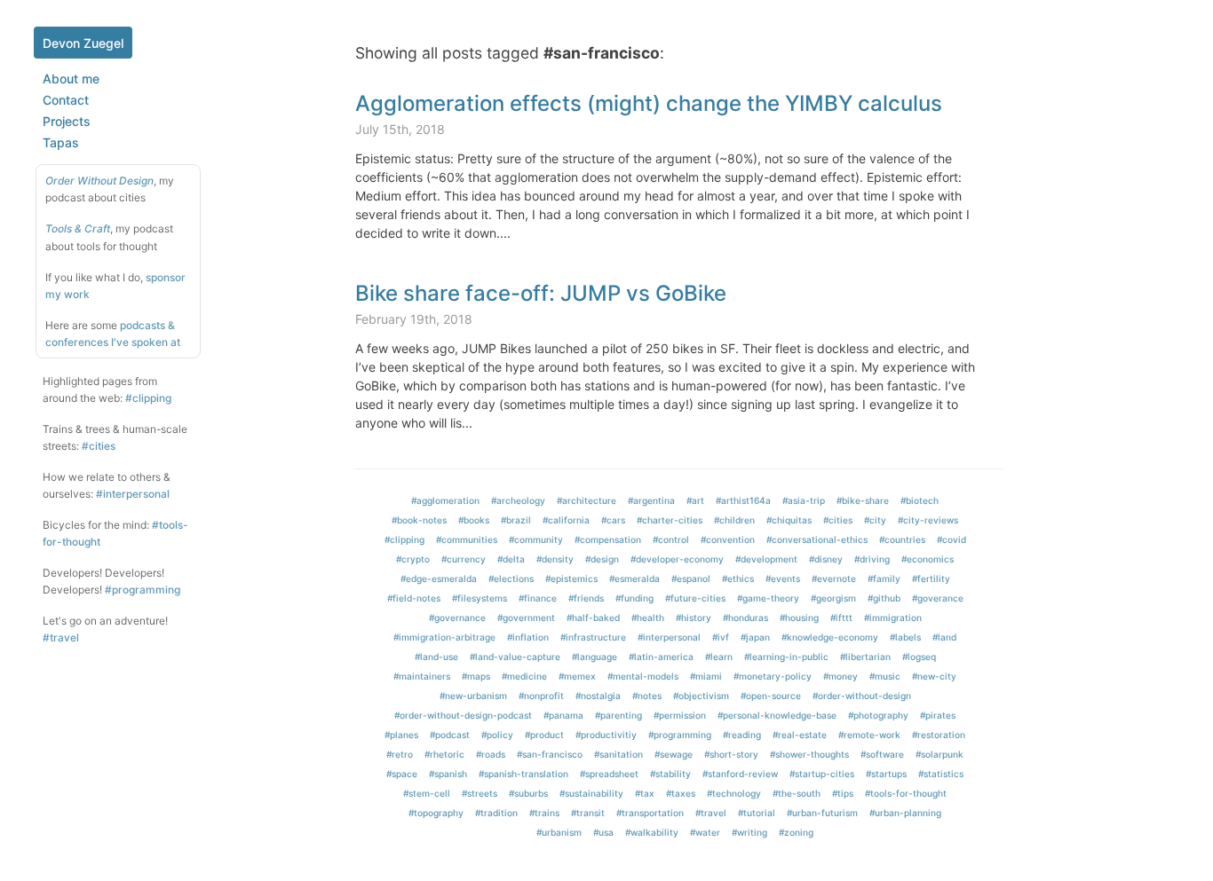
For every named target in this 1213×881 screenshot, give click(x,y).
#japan (755, 637)
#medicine (524, 676)
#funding (634, 598)
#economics (927, 559)
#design (602, 559)
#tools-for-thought (906, 793)
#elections (511, 578)
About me (71, 78)
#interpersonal (133, 493)
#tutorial (756, 812)
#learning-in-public (786, 656)
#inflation (528, 637)
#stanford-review (740, 773)
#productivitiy (606, 734)
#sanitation (618, 754)
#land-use (436, 656)
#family (884, 578)
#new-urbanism (473, 695)
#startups (886, 773)
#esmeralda (634, 578)
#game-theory (768, 598)
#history (693, 617)
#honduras (745, 617)
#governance (457, 617)
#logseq (919, 656)
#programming (142, 589)
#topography (436, 812)
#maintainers (421, 676)
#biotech (919, 500)
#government (526, 617)
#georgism (833, 598)
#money (840, 676)
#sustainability (591, 793)
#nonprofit (541, 695)
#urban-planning (905, 812)
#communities (466, 539)
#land (944, 637)
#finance (538, 598)
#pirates (937, 715)
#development (766, 559)
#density (555, 559)
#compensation (608, 539)
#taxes (680, 793)
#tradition (496, 812)
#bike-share (862, 500)
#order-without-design (862, 695)
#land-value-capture (515, 656)
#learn (719, 656)
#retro (399, 754)
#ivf (720, 637)
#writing (749, 832)
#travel (61, 637)
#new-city (934, 676)
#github (884, 598)
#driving (872, 559)
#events (782, 578)
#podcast (450, 734)
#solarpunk (939, 754)
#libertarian (865, 656)
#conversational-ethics (817, 539)
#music (884, 676)
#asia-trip (803, 500)
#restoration (938, 734)
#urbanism (559, 832)
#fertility (931, 578)
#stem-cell (426, 793)
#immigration (893, 617)
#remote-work (869, 734)
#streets (479, 793)
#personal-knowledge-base (776, 715)
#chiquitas (789, 520)
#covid (951, 539)
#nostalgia (598, 695)
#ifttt (841, 617)
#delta (511, 559)
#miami (706, 676)
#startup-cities (821, 773)
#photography (878, 715)
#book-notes (419, 520)
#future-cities (695, 598)
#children (734, 520)
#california (566, 520)
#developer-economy (677, 559)
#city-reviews (928, 520)
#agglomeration (445, 500)
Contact (66, 99)
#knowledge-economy (829, 637)
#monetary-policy (772, 676)
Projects (67, 121)
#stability (670, 773)
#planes (401, 734)
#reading (742, 734)
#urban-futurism (822, 812)
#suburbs (528, 793)
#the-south (797, 793)
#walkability (651, 832)
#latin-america (661, 656)
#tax (644, 793)
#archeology (518, 500)
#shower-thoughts (809, 754)
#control (671, 539)
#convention (728, 539)
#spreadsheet (609, 773)
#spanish (448, 773)
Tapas (61, 142)
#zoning (796, 832)
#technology (734, 793)
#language (594, 656)
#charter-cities (669, 520)
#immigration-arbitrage (444, 637)
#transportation (650, 812)
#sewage (673, 754)
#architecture (586, 500)
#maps (476, 676)
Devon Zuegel (83, 43)
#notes (647, 695)
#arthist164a (743, 500)
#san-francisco (550, 754)
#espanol (690, 578)
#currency (463, 559)
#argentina (651, 500)
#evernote (834, 578)
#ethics (738, 578)
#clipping (148, 398)
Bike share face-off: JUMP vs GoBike (540, 293)
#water (705, 832)
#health (647, 617)
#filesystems (479, 598)
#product (544, 734)
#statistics (940, 773)
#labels (905, 637)
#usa (603, 832)
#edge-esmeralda (438, 578)
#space (401, 773)
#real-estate (800, 734)
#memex (577, 676)
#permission (680, 715)
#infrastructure (593, 637)
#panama (563, 715)
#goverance (937, 598)
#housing (799, 617)
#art (695, 500)
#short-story (731, 754)
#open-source (771, 695)
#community (536, 539)
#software (882, 754)
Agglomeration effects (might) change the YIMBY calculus (648, 103)
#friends (586, 598)
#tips (842, 793)
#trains (544, 812)
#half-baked (593, 617)
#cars (613, 520)
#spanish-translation (523, 773)
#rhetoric (444, 754)
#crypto (413, 559)
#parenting (618, 715)
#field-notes (413, 598)
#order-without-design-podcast (463, 715)
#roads (490, 754)
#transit (588, 812)
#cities (98, 445)
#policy (497, 734)
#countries (902, 539)
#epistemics (571, 578)
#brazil (516, 520)
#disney (826, 559)
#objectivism (701, 695)
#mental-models (642, 676)
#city (875, 520)
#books (473, 520)
